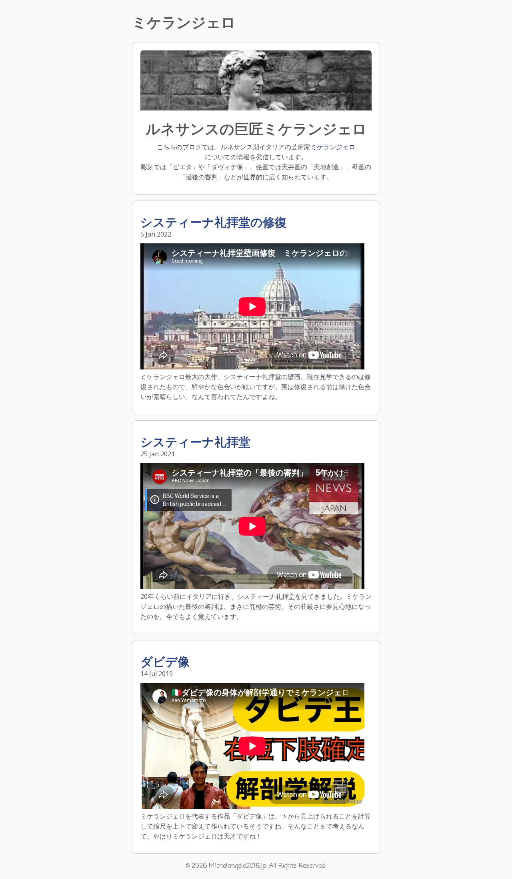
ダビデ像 (165, 663)
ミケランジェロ (332, 146)
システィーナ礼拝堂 (195, 443)
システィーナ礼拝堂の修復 (213, 223)
